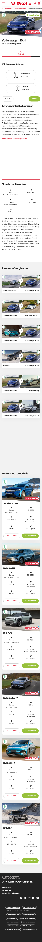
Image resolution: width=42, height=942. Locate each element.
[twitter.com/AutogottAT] (25, 898)
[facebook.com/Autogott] (21, 898)
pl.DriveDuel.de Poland (13, 922)
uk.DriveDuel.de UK (12, 918)
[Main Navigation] (3, 3)
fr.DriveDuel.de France (13, 914)
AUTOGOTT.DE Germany (13, 907)
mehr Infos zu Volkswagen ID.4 (14, 138)
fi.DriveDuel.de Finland (29, 929)
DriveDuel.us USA (11, 911)
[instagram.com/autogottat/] (29, 898)
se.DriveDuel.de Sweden (28, 925)
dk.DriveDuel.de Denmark (13, 929)
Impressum (6, 887)
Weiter (34, 98)
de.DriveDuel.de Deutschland (27, 911)
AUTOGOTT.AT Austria (29, 907)
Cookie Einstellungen (10, 893)
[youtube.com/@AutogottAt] (37, 898)
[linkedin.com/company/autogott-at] (33, 898)
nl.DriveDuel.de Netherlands (27, 918)
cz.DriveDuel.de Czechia (29, 922)
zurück (7, 99)
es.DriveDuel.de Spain (28, 914)
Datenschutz (7, 890)
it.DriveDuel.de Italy (13, 925)
